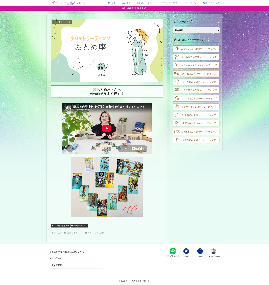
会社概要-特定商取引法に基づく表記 (66, 251)
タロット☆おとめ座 (61, 226)
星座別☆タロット (80, 226)
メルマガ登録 (55, 265)
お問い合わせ (55, 258)
